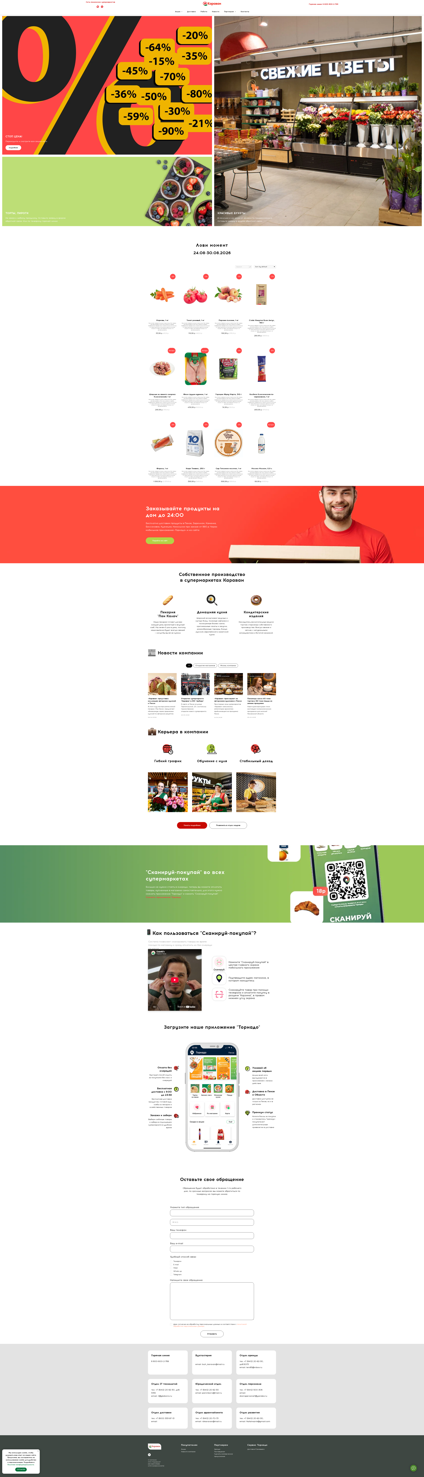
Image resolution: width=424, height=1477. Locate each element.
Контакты (245, 12)
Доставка (191, 12)
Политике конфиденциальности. (21, 1465)
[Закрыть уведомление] (38, 1451)
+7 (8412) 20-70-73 (209, 1418)
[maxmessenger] (97, 7)
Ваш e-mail (176, 1243)
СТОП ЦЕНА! (14, 136)
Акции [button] (178, 12)
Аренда (217, 1449)
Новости (215, 12)
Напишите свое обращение (186, 1280)
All (189, 665)
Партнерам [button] (229, 12)
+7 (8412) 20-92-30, (253, 1418)
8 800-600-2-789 (160, 1361)
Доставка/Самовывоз (255, 1449)
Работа (204, 12)
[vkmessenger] (102, 7)
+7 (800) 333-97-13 (165, 1418)
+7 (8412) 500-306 (253, 1390)
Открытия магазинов (205, 665)
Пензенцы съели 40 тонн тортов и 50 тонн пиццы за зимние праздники (259, 701)
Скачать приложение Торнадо (163, 897)
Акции (183, 1449)
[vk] (149, 1454)
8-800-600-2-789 (330, 4)
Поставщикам (219, 1452)
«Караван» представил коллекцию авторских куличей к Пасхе (162, 701)
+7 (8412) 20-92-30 (209, 1390)
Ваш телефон (178, 1230)
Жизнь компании (228, 665)
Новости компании (188, 1452)
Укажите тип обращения (184, 1207)
